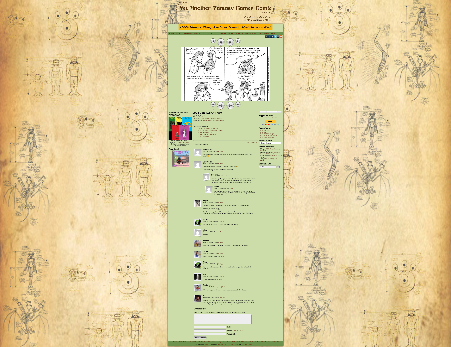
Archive (179, 33)
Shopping (188, 33)
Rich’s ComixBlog (236, 33)
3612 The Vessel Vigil (267, 134)
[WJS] (198, 298)
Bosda (262, 154)
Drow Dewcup (205, 118)
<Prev (220, 46)
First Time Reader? (266, 33)
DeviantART (266, 36)
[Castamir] (198, 288)
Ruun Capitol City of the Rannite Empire (212, 120)
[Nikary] (209, 189)
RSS (281, 36)
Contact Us (250, 33)
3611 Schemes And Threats (268, 135)
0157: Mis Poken (204, 136)
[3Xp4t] (198, 203)
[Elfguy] (198, 222)
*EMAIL (235, 330)
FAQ (215, 33)
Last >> (238, 46)
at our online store (184, 142)
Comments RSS (252, 142)
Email (278, 36)
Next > (230, 46)
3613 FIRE (263, 132)
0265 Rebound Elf (205, 132)
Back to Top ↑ (249, 344)
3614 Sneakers (265, 130)
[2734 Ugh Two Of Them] (225, 100)
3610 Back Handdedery (267, 137)
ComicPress (230, 344)
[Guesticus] (198, 152)
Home (171, 33)
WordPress (221, 344)
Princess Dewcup (216, 118)
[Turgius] (198, 254)
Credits (222, 33)
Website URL (231, 334)
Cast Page (207, 33)
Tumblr (269, 36)
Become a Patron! (270, 118)
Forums (198, 33)
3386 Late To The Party (207, 134)
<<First (213, 46)
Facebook (272, 36)
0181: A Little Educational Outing (210, 131)
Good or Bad (203, 117)
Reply (221, 151)
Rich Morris (206, 344)
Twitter (275, 36)
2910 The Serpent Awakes (208, 129)
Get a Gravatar (239, 330)
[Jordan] (198, 243)
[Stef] (198, 277)
